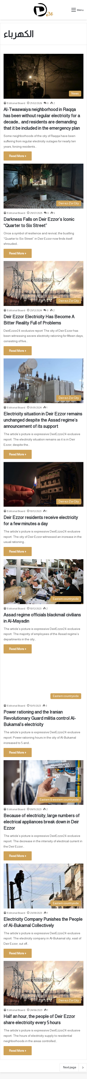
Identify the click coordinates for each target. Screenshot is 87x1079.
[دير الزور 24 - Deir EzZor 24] (44, 9)
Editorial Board (16, 103)
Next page (69, 1067)
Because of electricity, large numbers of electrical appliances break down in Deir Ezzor (42, 821)
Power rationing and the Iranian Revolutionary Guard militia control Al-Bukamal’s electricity (40, 718)
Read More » (17, 156)
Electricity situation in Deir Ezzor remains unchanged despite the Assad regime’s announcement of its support (43, 420)
